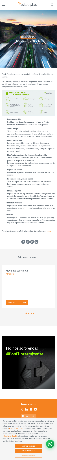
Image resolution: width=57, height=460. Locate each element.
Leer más (11, 302)
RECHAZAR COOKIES (28, 451)
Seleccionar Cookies (10, 436)
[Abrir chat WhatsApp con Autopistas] (50, 444)
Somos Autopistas (28, 37)
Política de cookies (16, 428)
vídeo (49, 231)
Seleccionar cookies (28, 456)
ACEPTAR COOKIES (28, 446)
